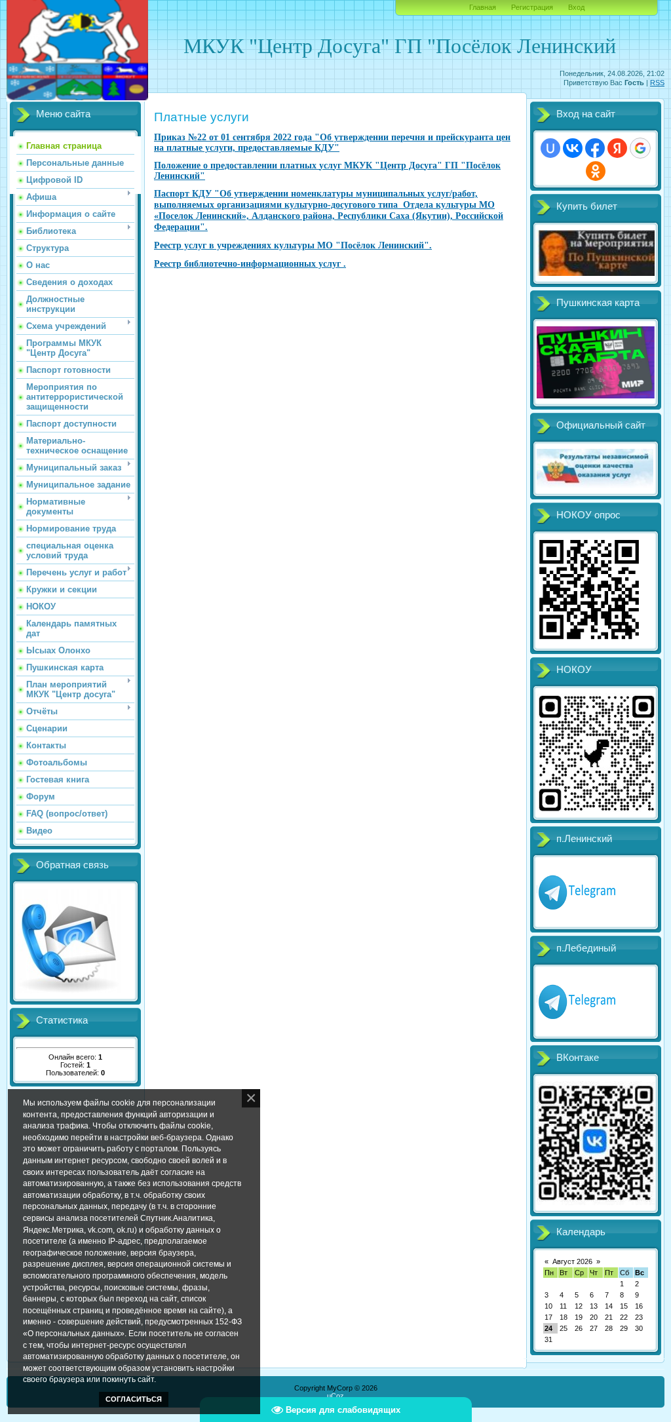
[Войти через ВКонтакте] (573, 148)
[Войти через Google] (640, 148)
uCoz (335, 1396)
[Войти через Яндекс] (617, 148)
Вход (576, 7)
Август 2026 (572, 1261)
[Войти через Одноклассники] (595, 171)
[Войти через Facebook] (595, 148)
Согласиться (133, 1399)
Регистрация (532, 7)
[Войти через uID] (550, 148)
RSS (657, 82)
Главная (482, 7)
